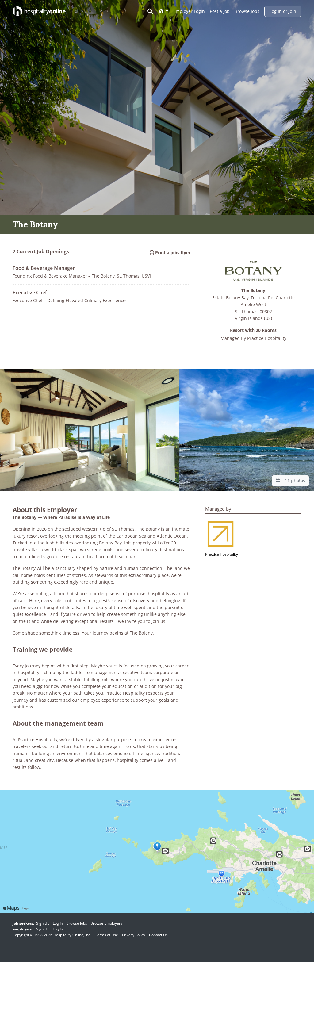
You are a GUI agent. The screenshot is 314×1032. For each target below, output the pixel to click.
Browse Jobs (247, 11)
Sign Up (42, 923)
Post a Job (220, 11)
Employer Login (189, 11)
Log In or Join (283, 11)
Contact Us (158, 935)
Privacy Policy (133, 935)
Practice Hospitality (266, 338)
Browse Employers (106, 923)
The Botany (253, 290)
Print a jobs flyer (172, 252)
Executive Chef (30, 292)
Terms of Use (106, 935)
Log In (58, 923)
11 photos (293, 480)
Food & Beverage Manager (44, 268)
